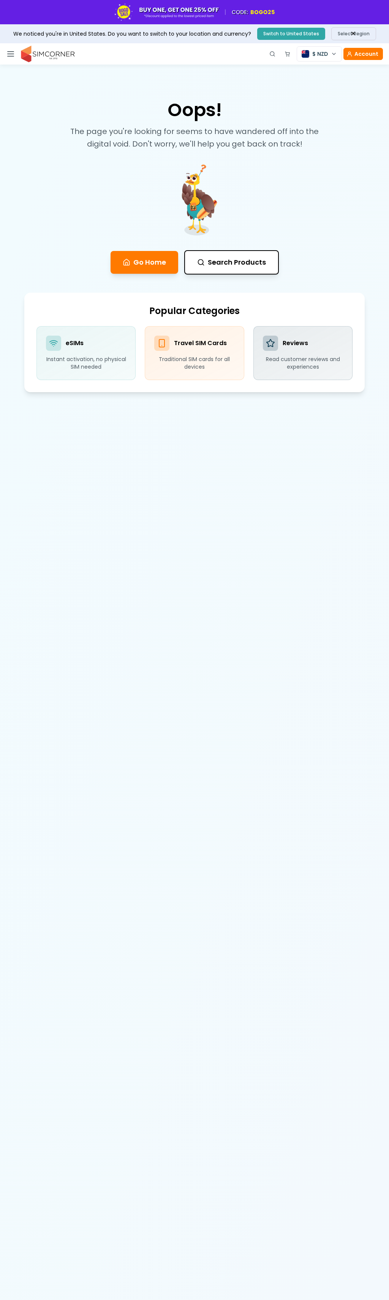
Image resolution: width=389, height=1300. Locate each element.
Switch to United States (291, 33)
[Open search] (272, 54)
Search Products (237, 262)
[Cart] (287, 54)
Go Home (149, 262)
